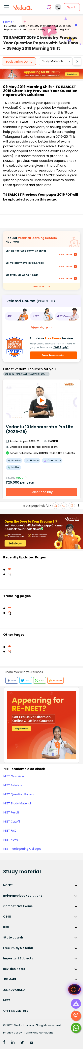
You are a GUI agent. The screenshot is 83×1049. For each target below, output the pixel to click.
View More (39, 286)
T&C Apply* (60, 347)
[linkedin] (13, 1042)
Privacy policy (12, 1033)
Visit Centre (66, 254)
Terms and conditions (38, 1033)
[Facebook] (4, 1043)
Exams (7, 22)
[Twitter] (22, 1042)
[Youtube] (31, 1042)
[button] (16, 316)
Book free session (53, 355)
